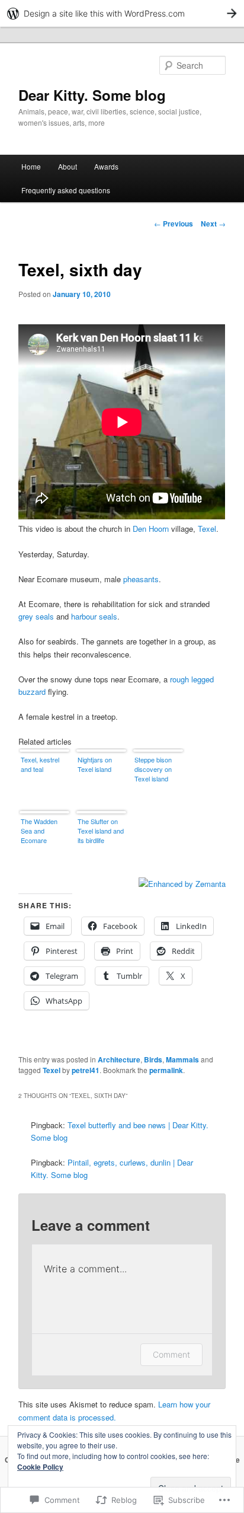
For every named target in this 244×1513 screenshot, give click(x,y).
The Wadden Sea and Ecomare (39, 830)
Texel (207, 528)
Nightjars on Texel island (95, 764)
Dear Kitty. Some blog (92, 95)
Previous (173, 223)
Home (31, 166)
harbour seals (94, 616)
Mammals (182, 1059)
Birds (153, 1059)
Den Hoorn (151, 528)
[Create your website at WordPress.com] (122, 13)
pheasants (141, 579)
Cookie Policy (40, 1466)
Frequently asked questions (65, 190)
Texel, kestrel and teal (40, 764)
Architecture (119, 1059)
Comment (171, 1354)
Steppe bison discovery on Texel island (153, 769)
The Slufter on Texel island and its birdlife (101, 830)
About (67, 166)
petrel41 (85, 1070)
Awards (106, 166)
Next (213, 223)
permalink (166, 1070)
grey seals (36, 616)
